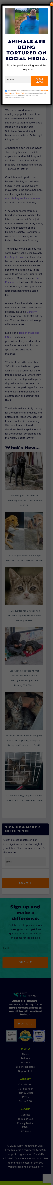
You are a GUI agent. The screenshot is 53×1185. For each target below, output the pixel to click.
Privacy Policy (20, 93)
